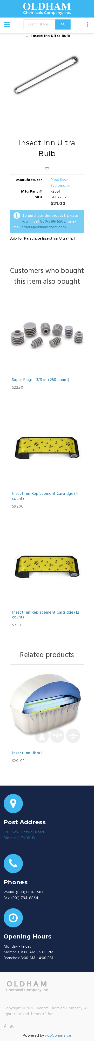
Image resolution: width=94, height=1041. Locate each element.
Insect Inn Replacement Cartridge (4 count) (45, 496)
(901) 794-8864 (24, 898)
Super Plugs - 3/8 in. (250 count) (40, 380)
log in (27, 221)
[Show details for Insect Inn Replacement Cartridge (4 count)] (47, 449)
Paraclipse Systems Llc (60, 183)
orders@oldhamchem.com (43, 227)
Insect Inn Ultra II (28, 753)
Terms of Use (42, 1014)
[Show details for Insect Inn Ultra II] (47, 709)
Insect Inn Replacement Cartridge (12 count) (45, 615)
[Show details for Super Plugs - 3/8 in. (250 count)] (47, 335)
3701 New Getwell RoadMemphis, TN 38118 (24, 835)
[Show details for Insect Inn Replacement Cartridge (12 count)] (47, 568)
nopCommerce (58, 1036)
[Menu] (7, 24)
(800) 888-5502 (29, 892)
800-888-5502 (53, 221)
